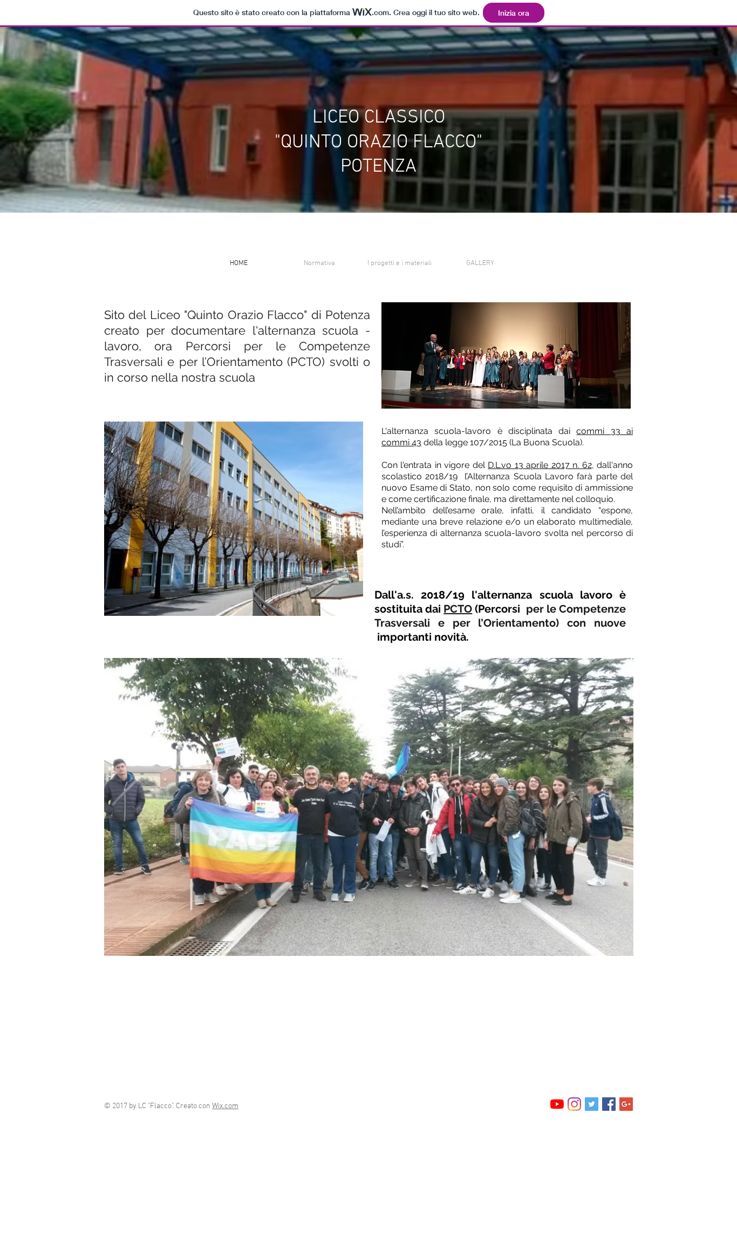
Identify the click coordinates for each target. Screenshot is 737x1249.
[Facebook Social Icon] (609, 1104)
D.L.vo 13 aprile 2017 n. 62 (539, 465)
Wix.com (225, 1106)
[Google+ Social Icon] (626, 1104)
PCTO (457, 608)
